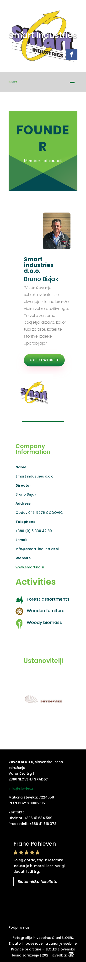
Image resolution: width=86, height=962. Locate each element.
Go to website (44, 360)
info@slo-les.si (21, 788)
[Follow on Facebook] (71, 54)
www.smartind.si (30, 567)
